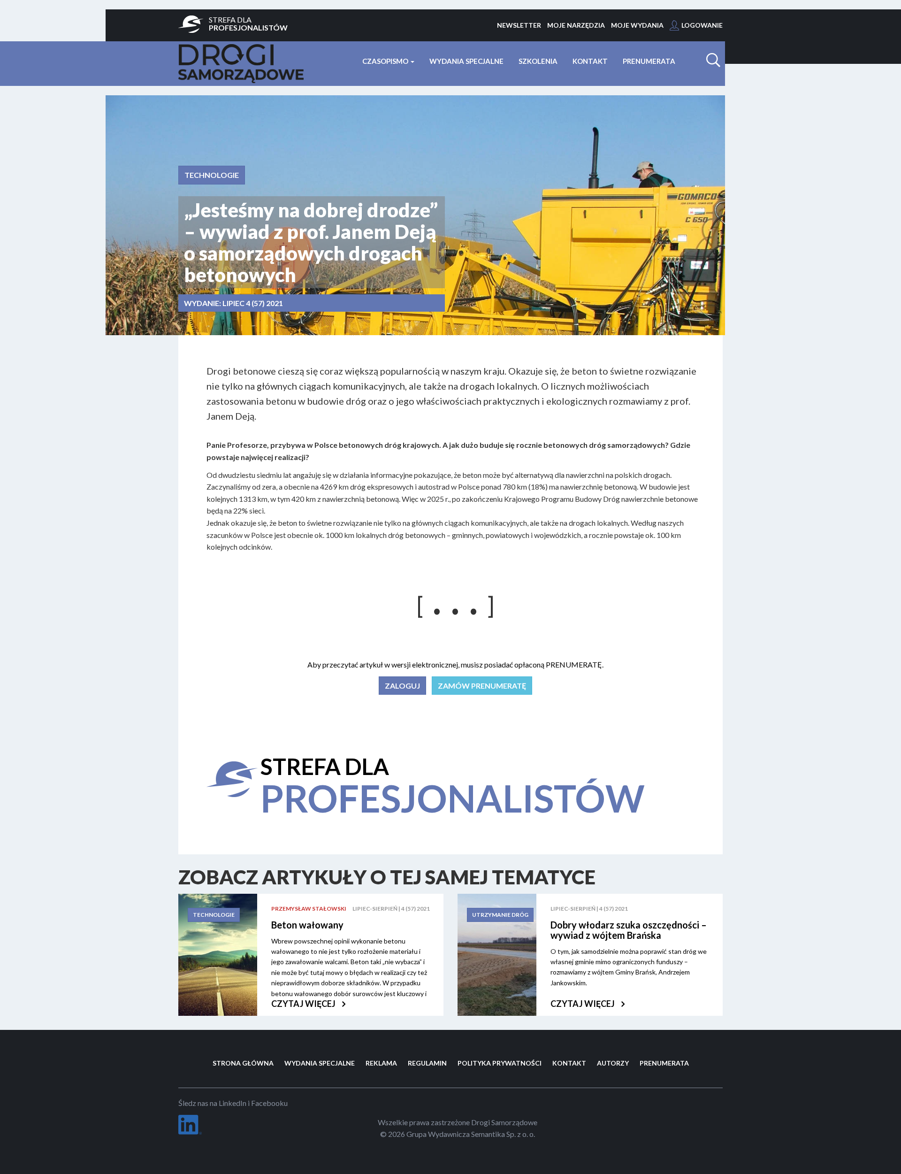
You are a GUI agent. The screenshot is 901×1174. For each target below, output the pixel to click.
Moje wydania (637, 25)
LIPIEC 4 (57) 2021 (252, 303)
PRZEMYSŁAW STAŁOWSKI (308, 908)
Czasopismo (386, 61)
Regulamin (427, 1063)
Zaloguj (402, 685)
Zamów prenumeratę (482, 685)
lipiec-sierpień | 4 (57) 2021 (391, 908)
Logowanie (702, 25)
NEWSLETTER (519, 25)
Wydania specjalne (466, 61)
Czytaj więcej (304, 1003)
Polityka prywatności (500, 1063)
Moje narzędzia (576, 25)
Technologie (211, 174)
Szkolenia (538, 61)
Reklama (381, 1063)
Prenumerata (649, 61)
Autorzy (613, 1063)
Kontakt (590, 61)
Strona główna (243, 1063)
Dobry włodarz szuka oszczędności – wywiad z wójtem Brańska (628, 930)
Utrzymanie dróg (500, 914)
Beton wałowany (307, 924)
